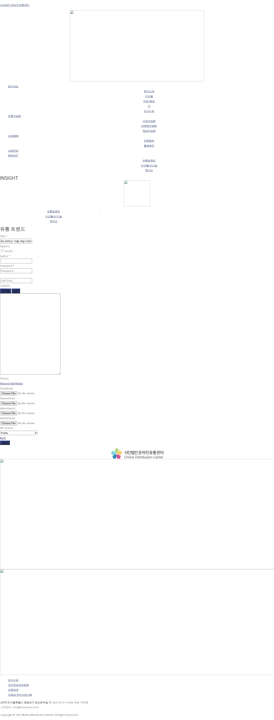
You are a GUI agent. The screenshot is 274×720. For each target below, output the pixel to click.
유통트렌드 (53, 211)
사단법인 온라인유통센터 (14, 5)
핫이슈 (54, 221)
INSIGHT (13, 155)
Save (5, 442)
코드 (15, 290)
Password (7, 266)
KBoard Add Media (11, 383)
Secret (8, 251)
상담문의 (13, 150)
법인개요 (13, 86)
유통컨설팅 (14, 116)
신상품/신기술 (53, 216)
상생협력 (13, 136)
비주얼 (5, 290)
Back (3, 438)
